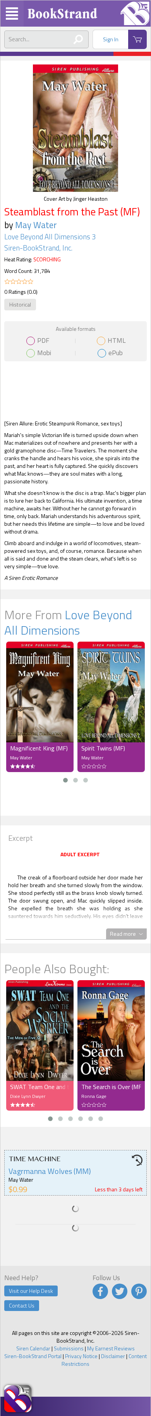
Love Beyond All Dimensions (68, 622)
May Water (36, 225)
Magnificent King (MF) (39, 748)
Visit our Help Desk (31, 1291)
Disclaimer (113, 1356)
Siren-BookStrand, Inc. (38, 247)
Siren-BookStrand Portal (33, 1356)
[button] (65, 780)
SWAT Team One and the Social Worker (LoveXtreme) (40, 1087)
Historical (20, 304)
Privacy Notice (81, 1356)
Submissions (69, 1348)
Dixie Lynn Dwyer (27, 1096)
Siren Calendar (33, 1348)
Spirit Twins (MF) (103, 748)
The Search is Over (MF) (111, 1087)
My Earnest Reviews (111, 1348)
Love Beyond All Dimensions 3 (50, 236)
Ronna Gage (93, 1096)
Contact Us (21, 1305)
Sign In (110, 39)
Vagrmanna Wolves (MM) (50, 1171)
